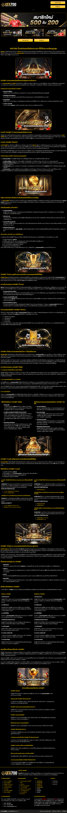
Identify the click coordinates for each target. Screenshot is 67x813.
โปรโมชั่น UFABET (8, 790)
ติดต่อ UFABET (7, 792)
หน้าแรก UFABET (8, 781)
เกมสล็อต (6, 789)
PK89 (55, 799)
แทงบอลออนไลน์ (8, 786)
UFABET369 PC (40, 505)
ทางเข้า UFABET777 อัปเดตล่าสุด (11, 505)
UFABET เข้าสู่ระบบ (8, 784)
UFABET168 (39, 781)
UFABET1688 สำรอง (41, 519)
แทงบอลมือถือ (23, 792)
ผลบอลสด (22, 793)
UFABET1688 (40, 787)
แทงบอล (22, 784)
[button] (33, 10)
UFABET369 (39, 786)
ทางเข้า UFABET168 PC (9, 493)
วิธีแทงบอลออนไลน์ (24, 786)
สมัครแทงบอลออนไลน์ (25, 789)
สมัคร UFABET (7, 782)
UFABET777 (39, 784)
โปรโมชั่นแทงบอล (24, 790)
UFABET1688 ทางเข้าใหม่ (42, 518)
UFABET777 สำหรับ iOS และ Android (12, 507)
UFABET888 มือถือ (41, 489)
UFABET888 (39, 782)
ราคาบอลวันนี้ (23, 787)
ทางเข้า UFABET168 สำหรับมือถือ (11, 491)
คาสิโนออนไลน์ (7, 787)
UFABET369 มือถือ (41, 504)
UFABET (14, 83)
